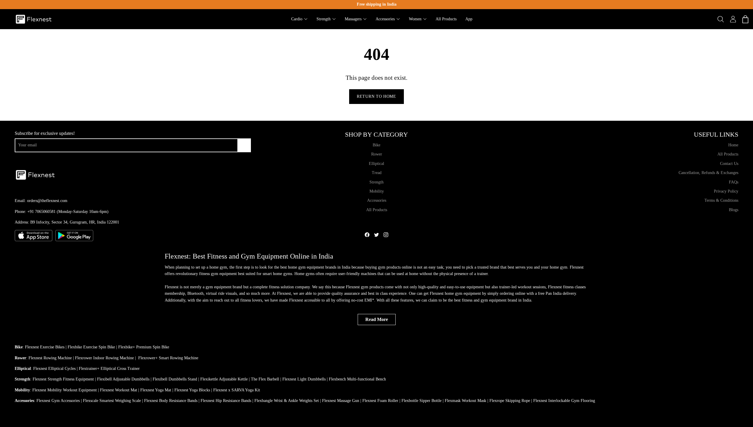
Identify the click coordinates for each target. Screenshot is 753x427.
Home (733, 145)
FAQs (733, 182)
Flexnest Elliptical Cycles (54, 368)
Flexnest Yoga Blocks (192, 390)
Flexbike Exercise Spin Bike (91, 347)
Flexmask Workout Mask (465, 400)
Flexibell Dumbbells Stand (175, 379)
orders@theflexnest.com (47, 200)
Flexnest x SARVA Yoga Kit (236, 390)
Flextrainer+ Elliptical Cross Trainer (109, 368)
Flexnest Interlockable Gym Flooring (564, 400)
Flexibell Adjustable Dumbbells (123, 379)
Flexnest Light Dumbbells (304, 379)
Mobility (376, 191)
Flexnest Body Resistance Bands (170, 400)
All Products (376, 210)
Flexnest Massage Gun (340, 400)
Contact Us (729, 163)
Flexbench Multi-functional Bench (357, 379)
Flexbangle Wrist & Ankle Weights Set (286, 400)
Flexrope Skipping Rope (509, 400)
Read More (376, 319)
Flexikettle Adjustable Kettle (224, 379)
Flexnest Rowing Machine (50, 358)
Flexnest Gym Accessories (58, 400)
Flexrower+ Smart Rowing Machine (168, 358)
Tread (377, 173)
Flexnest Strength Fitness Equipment (63, 379)
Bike (376, 145)
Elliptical (376, 163)
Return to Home (376, 96)
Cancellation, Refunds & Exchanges (708, 173)
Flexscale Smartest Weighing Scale (112, 400)
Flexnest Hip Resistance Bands (226, 400)
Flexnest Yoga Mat (155, 390)
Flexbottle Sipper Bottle (422, 400)
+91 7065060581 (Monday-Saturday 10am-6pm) (68, 211)
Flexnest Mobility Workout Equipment (64, 390)
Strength (376, 182)
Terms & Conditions (721, 200)
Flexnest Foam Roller (380, 400)
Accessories (376, 200)
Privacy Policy (726, 191)
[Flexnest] (34, 19)
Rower (376, 154)
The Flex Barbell (265, 379)
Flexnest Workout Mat (118, 390)
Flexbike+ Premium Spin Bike (143, 347)
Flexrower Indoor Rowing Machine (104, 358)
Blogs (733, 210)
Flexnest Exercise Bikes (44, 347)
